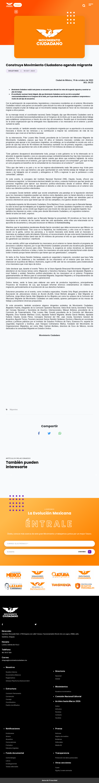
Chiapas (17, 5)
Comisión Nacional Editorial (68, 696)
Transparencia (62, 753)
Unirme (82, 552)
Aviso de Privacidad (49, 780)
